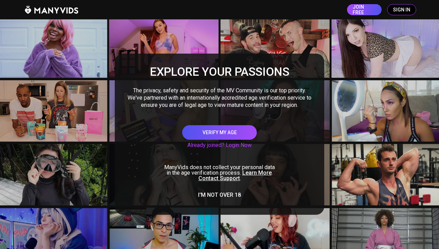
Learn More (257, 172)
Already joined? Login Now (219, 145)
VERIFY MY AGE (220, 132)
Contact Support (219, 178)
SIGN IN (401, 9)
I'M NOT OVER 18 (219, 195)
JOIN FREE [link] (358, 9)
